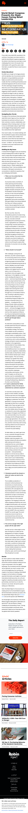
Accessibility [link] (14, 789)
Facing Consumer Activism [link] (12, 696)
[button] (3, 51)
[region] (14, 806)
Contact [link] (14, 768)
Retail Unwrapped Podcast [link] (14, 778)
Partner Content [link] (14, 781)
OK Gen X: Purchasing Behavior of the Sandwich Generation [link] (13, 743)
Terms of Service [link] (14, 791)
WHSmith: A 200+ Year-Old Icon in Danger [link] (13, 719)
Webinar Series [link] (14, 779)
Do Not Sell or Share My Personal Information (12, 810)
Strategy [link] (4, 10)
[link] (4, 3)
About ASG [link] (14, 769)
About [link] (14, 766)
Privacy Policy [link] (14, 787)
